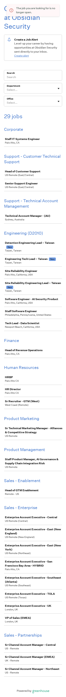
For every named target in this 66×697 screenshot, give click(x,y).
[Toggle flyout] (59, 89)
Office (10, 98)
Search (11, 73)
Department (13, 85)
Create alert (21, 55)
